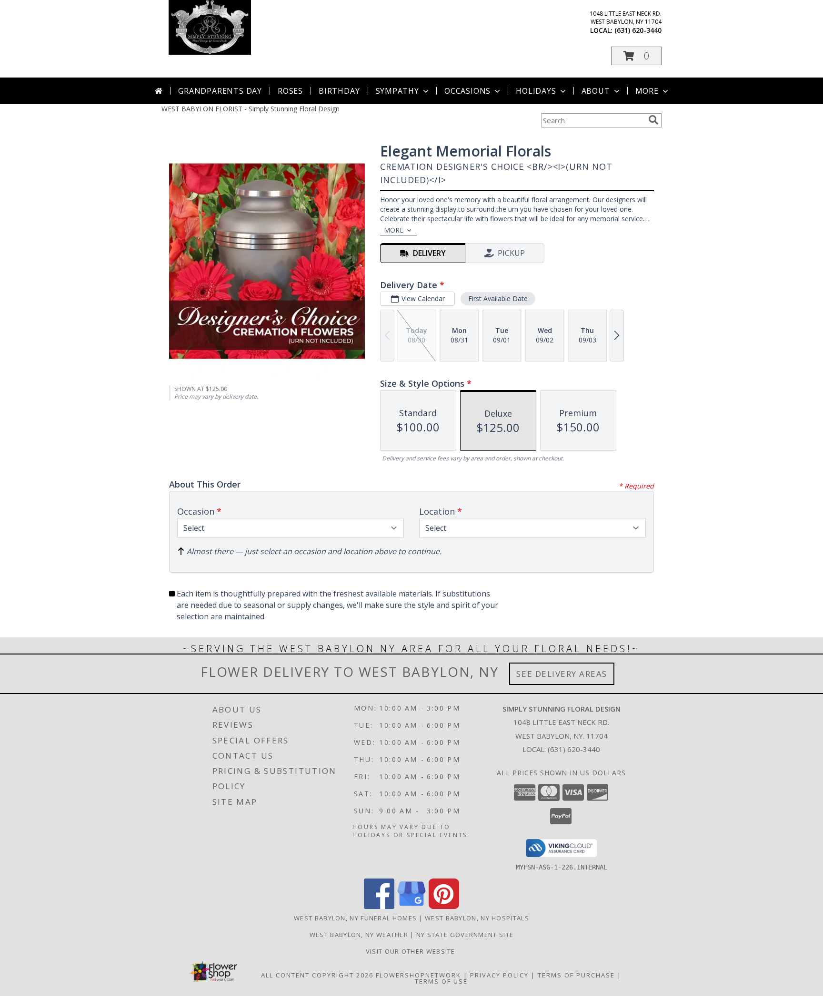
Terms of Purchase (576, 975)
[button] (636, 56)
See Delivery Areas (561, 673)
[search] (653, 120)
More (647, 91)
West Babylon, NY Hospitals (477, 918)
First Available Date (498, 298)
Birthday (339, 91)
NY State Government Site (464, 934)
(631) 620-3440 (638, 30)
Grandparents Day (220, 91)
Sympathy (397, 91)
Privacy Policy (499, 975)
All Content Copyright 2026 (317, 975)
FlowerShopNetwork (418, 975)
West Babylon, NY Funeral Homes (355, 918)
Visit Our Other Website (411, 951)
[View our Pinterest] (444, 906)
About (596, 91)
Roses (290, 91)
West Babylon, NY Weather (359, 934)
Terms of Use (441, 981)
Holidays (536, 91)
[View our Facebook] (379, 906)
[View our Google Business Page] (411, 906)
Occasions (467, 91)
